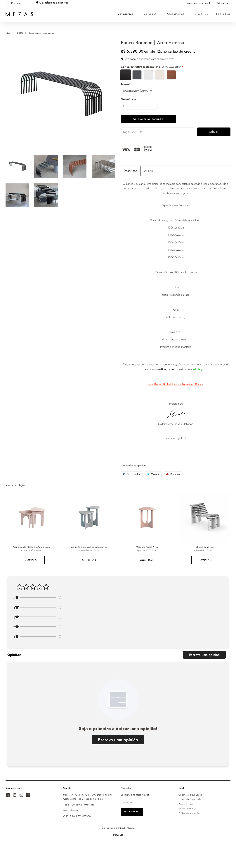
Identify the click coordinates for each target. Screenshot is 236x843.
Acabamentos (176, 14)
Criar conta (205, 3)
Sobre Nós (223, 14)
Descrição (131, 171)
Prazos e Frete (185, 804)
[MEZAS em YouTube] (28, 796)
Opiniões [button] (14, 654)
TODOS (19, 32)
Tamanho (126, 84)
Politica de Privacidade (189, 799)
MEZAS (130, 828)
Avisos (148, 171)
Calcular (213, 132)
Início (8, 32)
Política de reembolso (189, 813)
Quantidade (128, 99)
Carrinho (225, 3)
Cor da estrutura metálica (151, 67)
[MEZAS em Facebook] (8, 796)
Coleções (150, 14)
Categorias (126, 14)
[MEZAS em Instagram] (21, 796)
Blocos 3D (202, 14)
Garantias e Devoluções (190, 794)
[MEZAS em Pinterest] (15, 796)
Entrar (189, 3)
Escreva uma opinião (204, 654)
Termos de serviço (187, 808)
